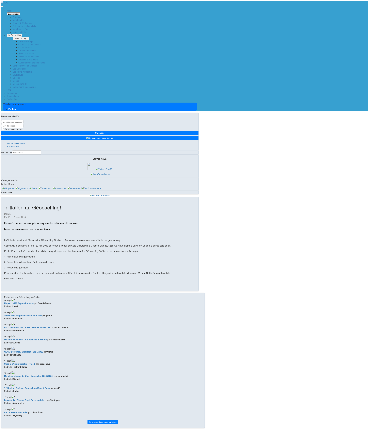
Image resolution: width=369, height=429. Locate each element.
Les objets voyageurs (22, 71)
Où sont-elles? (25, 47)
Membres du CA (20, 29)
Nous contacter (20, 32)
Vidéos (16, 80)
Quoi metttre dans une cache (31, 62)
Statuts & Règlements (22, 22)
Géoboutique (13, 95)
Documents (12, 92)
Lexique (16, 77)
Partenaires (12, 99)
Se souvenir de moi (13, 129)
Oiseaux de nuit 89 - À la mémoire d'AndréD (25, 339)
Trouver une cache (27, 50)
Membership (18, 19)
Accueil (10, 10)
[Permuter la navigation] (2, 6)
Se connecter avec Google (101, 138)
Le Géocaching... (21, 38)
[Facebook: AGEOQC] (90, 169)
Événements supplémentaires (102, 422)
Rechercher (6, 152)
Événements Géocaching (24, 86)
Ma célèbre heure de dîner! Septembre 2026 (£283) (28, 375)
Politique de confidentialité (24, 26)
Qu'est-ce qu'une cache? (29, 44)
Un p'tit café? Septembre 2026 (19, 303)
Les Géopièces (19, 68)
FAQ (9, 89)
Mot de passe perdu (16, 143)
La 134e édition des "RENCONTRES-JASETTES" (27, 327)
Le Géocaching (14, 35)
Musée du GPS (20, 83)
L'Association (13, 14)
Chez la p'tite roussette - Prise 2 (19, 363)
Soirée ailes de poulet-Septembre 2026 (23, 315)
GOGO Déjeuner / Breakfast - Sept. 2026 (23, 351)
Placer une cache (26, 53)
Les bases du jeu (26, 41)
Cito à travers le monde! (16, 412)
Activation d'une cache (28, 56)
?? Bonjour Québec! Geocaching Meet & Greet (27, 388)
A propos (17, 16)
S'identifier (100, 133)
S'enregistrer (13, 146)
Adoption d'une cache (28, 59)
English (12, 109)
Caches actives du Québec (25, 65)
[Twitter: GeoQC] (104, 169)
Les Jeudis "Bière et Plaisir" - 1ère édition (24, 400)
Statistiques (18, 74)
